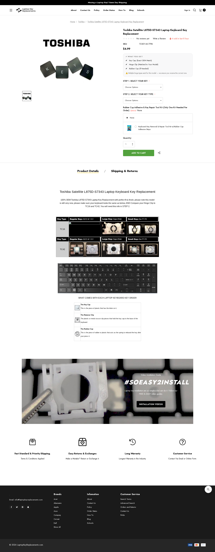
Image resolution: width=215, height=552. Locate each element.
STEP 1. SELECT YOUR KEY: (136, 81)
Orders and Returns (128, 507)
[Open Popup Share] (159, 153)
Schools (90, 523)
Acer (56, 499)
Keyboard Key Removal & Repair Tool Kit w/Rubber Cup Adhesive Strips (161, 128)
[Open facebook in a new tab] (11, 507)
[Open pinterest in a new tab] (23, 507)
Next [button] (156, 2)
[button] (208, 489)
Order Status (92, 511)
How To (90, 515)
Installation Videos (151, 404)
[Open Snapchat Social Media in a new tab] (28, 507)
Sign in (187, 10)
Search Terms (125, 499)
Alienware (57, 503)
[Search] (194, 10)
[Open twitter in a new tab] (17, 507)
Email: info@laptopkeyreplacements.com (26, 499)
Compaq (57, 515)
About (89, 499)
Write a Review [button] (159, 38)
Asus (56, 511)
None (132, 117)
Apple (56, 507)
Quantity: (127, 138)
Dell (55, 523)
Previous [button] (58, 2)
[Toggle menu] (10, 10)
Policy (89, 507)
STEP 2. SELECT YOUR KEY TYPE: (139, 94)
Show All (57, 527)
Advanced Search (127, 503)
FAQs (122, 515)
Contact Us (91, 503)
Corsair (57, 519)
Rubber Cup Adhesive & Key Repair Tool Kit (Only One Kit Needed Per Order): (155, 109)
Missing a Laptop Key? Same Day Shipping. (107, 2)
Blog (89, 519)
